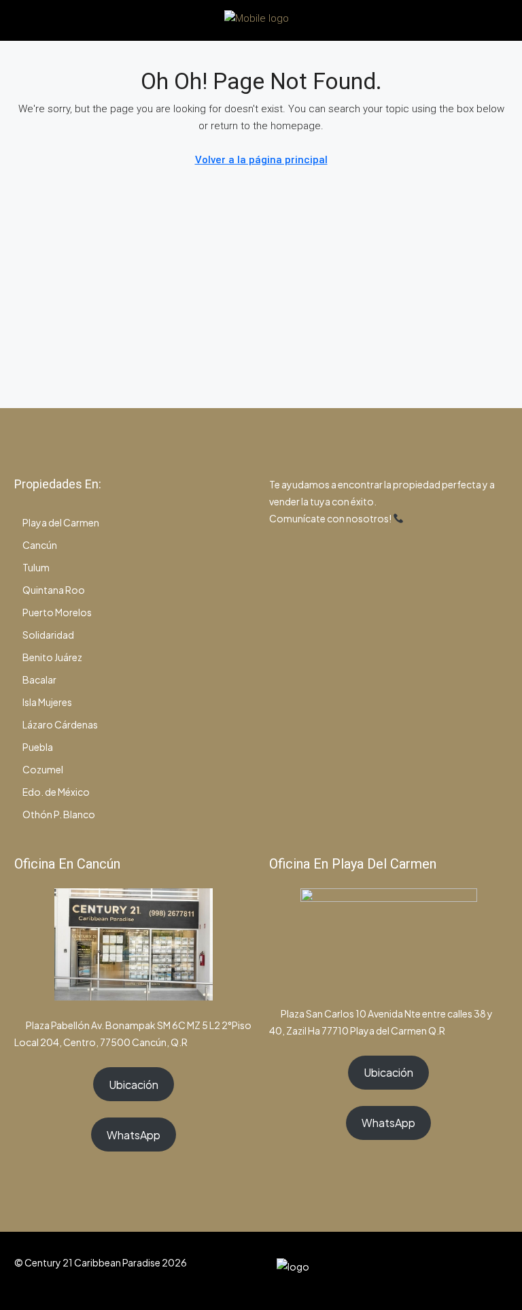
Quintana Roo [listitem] (53, 590)
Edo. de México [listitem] (56, 792)
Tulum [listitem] (36, 567)
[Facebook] (424, 1270)
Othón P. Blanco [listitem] (58, 814)
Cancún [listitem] (39, 545)
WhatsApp (133, 1134)
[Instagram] (448, 1270)
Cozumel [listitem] (42, 769)
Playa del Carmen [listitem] (60, 522)
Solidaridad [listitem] (48, 634)
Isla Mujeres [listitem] (47, 702)
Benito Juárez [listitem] (52, 657)
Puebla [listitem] (37, 747)
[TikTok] (495, 1270)
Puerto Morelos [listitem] (57, 612)
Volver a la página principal (261, 160)
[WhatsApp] (472, 1270)
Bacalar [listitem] (39, 679)
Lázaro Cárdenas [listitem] (60, 724)
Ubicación (133, 1084)
